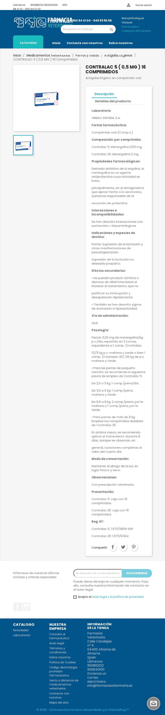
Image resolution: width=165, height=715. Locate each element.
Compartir (113, 547)
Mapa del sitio (59, 703)
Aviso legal (56, 643)
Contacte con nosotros (59, 695)
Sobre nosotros (59, 657)
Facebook (17, 607)
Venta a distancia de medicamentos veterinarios (63, 684)
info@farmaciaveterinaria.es (109, 685)
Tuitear (123, 547)
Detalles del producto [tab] (113, 101)
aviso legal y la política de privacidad (118, 597)
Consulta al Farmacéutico (59, 636)
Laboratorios (21, 635)
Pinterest (134, 547)
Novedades (21, 630)
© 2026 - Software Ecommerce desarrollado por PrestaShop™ (82, 710)
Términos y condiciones (57, 650)
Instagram (26, 607)
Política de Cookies (62, 662)
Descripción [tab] (104, 94)
